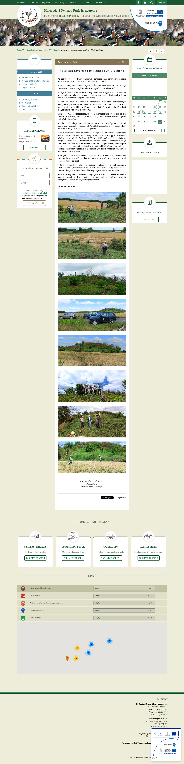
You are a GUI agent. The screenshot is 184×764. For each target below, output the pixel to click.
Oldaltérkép (59, 2)
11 (139, 112)
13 (149, 112)
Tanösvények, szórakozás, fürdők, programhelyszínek (46, 603)
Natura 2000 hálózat (51, 50)
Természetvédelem (69, 16)
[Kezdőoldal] (29, 16)
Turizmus (85, 16)
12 (144, 112)
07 (155, 107)
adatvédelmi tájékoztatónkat (34, 193)
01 (160, 102)
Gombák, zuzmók (29, 99)
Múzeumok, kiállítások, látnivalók (40, 588)
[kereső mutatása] (151, 2)
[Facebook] (138, 2)
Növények (26, 102)
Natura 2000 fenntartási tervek (35, 81)
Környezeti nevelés (102, 16)
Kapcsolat (46, 2)
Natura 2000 (36, 72)
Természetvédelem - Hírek (67, 62)
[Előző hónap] (136, 130)
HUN (160, 2)
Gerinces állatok (29, 109)
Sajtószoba (33, 2)
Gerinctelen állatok (30, 106)
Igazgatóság (51, 16)
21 (155, 116)
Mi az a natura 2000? (31, 77)
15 (160, 112)
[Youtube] (145, 2)
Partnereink (100, 2)
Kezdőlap (21, 2)
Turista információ (35, 618)
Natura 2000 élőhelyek (31, 84)
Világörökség (121, 16)
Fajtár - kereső (28, 87)
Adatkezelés (73, 2)
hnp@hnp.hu (162, 714)
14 (155, 112)
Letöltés (33, 147)
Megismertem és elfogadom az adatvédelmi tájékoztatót (34, 197)
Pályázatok (86, 2)
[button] (67, 658)
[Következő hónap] (163, 130)
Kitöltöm (149, 219)
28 (155, 121)
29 (160, 121)
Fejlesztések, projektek (37, 610)
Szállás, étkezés (35, 595)
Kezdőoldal (21, 50)
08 (160, 107)
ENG (164, 2)
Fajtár (36, 93)
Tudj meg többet (34, 558)
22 (160, 116)
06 (149, 107)
